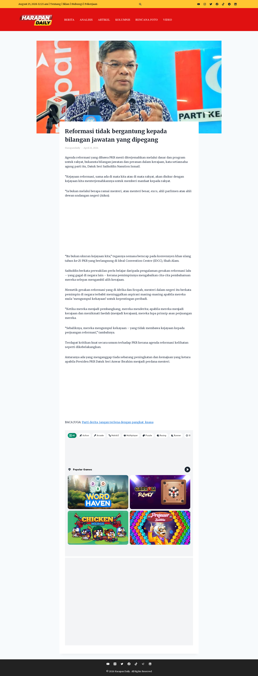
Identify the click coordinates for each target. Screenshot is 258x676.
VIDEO (167, 19)
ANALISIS (86, 19)
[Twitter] (210, 4)
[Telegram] (229, 4)
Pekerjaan (91, 4)
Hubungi (76, 4)
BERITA (69, 19)
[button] (140, 4)
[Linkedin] (150, 664)
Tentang (55, 4)
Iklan (66, 4)
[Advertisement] (129, 228)
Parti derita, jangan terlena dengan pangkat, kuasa (117, 422)
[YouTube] (108, 664)
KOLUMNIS (122, 19)
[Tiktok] (223, 4)
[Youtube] (198, 4)
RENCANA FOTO (146, 19)
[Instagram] (204, 4)
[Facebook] (217, 4)
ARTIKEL (104, 19)
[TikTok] (136, 664)
